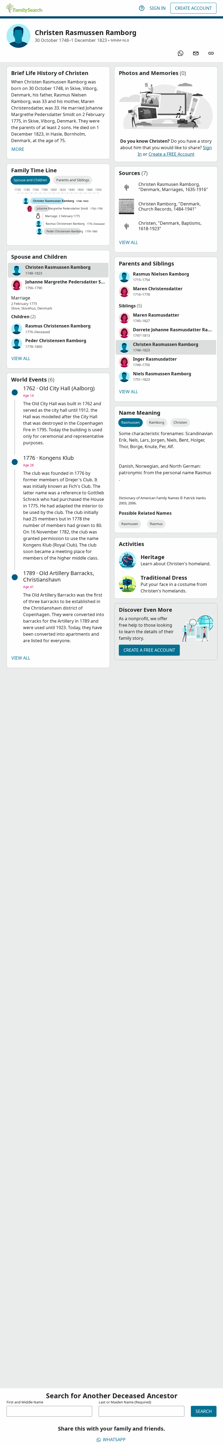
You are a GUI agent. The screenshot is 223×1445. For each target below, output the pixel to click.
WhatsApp (114, 1440)
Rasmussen (130, 422)
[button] (58, 270)
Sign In (158, 8)
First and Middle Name (25, 1402)
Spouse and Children (30, 179)
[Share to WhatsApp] (180, 53)
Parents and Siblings (72, 179)
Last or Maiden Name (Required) (125, 1402)
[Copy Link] (211, 53)
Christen (180, 422)
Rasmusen (129, 523)
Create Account (193, 8)
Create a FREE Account (171, 154)
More (17, 149)
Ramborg (156, 422)
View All (20, 358)
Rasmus (156, 523)
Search (204, 1411)
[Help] (141, 8)
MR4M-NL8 (120, 40)
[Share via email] (195, 53)
